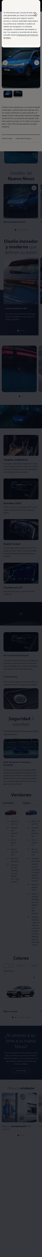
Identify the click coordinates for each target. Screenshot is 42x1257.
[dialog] (21, 628)
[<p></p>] (35, 15)
